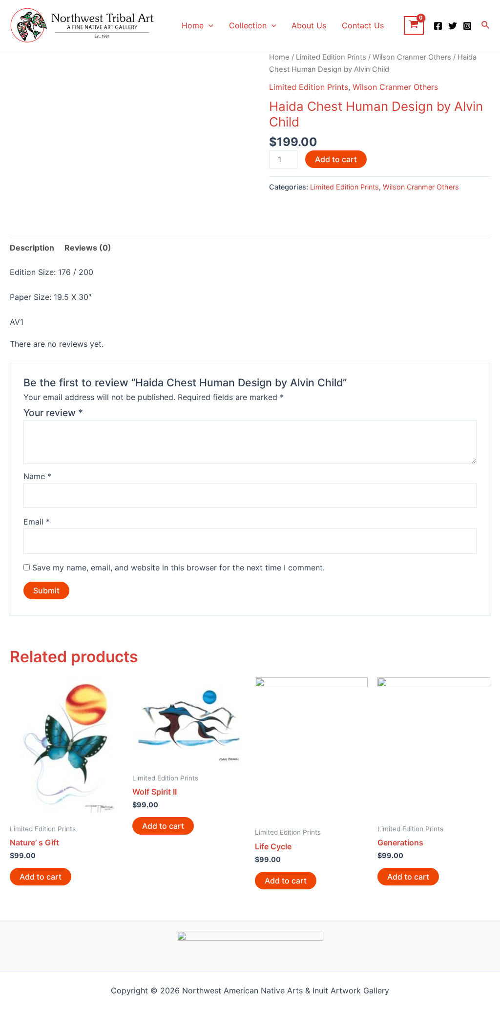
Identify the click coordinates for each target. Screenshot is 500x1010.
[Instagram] (467, 25)
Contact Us (363, 25)
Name (37, 476)
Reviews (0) (87, 247)
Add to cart (336, 159)
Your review (53, 413)
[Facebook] (438, 25)
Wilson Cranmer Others (412, 57)
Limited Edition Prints (331, 57)
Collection (248, 25)
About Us (309, 25)
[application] (208, 25)
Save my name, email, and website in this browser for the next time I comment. (178, 567)
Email (36, 521)
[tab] (32, 248)
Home (193, 25)
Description (32, 247)
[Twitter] (452, 25)
